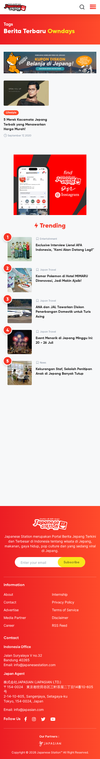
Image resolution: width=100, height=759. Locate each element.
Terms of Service (65, 610)
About (8, 594)
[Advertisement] (50, 441)
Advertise (11, 610)
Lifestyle (11, 112)
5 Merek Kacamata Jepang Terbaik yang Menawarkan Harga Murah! (25, 124)
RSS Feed (59, 625)
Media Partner (15, 618)
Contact (10, 602)
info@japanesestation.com (35, 665)
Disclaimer (60, 618)
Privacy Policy (63, 602)
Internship (60, 594)
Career (9, 625)
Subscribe (71, 562)
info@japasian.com (29, 709)
